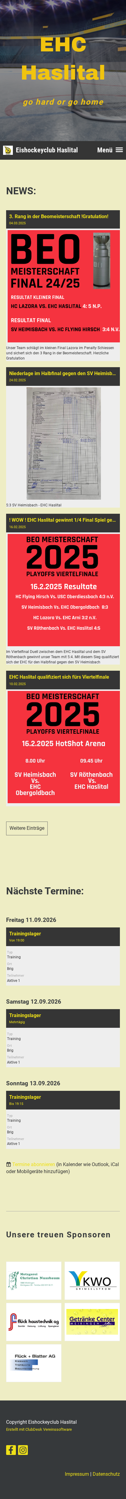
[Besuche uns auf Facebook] (11, 1451)
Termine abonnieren (33, 1164)
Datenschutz (106, 1474)
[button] (63, 956)
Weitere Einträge (26, 828)
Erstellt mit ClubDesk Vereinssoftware (39, 1429)
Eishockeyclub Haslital (47, 150)
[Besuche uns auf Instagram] (23, 1451)
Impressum (77, 1474)
